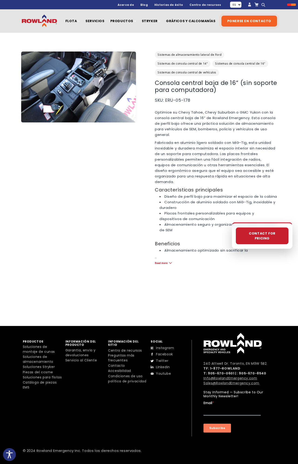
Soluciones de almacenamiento (38, 359)
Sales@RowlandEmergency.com (231, 383)
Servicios (94, 21)
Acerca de (126, 5)
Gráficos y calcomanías (190, 21)
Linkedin (163, 367)
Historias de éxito (168, 5)
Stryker (150, 21)
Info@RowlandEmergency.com (230, 378)
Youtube (163, 373)
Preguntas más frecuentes (121, 358)
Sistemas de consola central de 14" (183, 64)
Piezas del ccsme (38, 372)
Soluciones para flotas (42, 377)
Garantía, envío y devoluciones (80, 352)
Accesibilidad (119, 370)
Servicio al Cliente (81, 360)
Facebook (164, 354)
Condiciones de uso (125, 376)
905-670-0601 (221, 373)
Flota (71, 21)
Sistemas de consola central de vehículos (187, 72)
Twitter (162, 360)
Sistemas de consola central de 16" (240, 64)
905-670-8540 (252, 373)
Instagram (165, 348)
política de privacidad (127, 381)
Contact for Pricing (262, 236)
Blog (144, 5)
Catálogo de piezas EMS (40, 385)
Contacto (116, 365)
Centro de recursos (205, 5)
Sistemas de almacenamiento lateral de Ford (189, 55)
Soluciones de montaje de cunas (39, 349)
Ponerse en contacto (249, 21)
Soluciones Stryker (39, 366)
